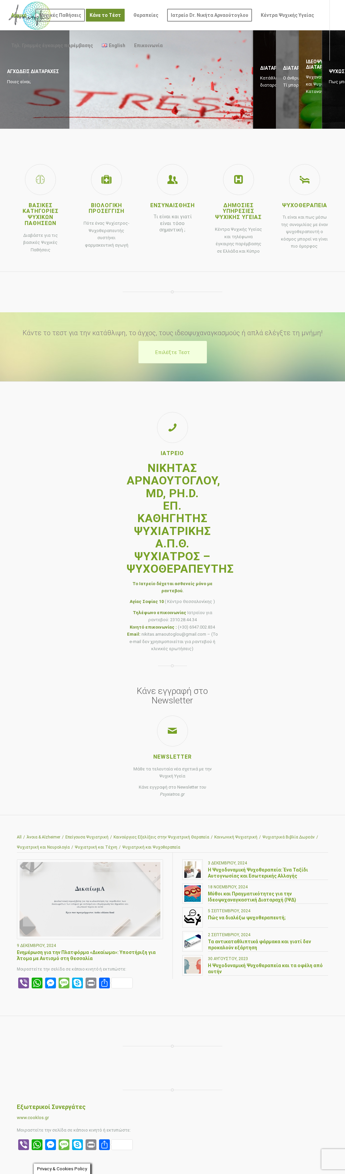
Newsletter (172, 757)
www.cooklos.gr (33, 1117)
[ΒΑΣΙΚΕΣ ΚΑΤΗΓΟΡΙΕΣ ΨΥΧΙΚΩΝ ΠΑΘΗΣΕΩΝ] (40, 179)
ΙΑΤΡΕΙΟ (172, 453)
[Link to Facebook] (29, 75)
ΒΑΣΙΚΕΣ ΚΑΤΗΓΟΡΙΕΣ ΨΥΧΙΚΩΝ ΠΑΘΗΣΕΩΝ (41, 214)
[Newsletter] (172, 731)
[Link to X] (9, 75)
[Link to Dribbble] (19, 75)
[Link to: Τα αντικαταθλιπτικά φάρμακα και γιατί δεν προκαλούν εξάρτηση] (192, 941)
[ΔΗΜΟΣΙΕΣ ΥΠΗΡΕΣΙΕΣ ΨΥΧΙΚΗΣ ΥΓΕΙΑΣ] (238, 179)
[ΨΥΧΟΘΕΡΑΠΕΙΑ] (304, 179)
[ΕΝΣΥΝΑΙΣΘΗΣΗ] (172, 179)
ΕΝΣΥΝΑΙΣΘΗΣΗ (172, 205)
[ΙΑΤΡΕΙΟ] (172, 427)
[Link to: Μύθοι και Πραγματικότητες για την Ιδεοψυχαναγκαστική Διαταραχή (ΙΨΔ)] (192, 893)
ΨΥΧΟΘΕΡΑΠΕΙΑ (304, 205)
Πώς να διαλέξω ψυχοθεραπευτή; (247, 917)
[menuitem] (19, 15)
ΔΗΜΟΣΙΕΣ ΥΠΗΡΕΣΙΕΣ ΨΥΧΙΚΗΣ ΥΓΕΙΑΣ (238, 211)
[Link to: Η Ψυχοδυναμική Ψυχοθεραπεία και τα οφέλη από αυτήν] (192, 965)
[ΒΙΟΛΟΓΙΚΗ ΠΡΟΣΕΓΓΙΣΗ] (106, 179)
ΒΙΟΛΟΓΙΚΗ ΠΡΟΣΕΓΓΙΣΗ (106, 208)
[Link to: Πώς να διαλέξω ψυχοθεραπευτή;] (192, 917)
